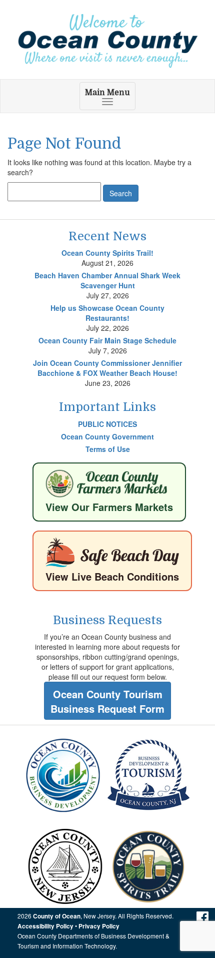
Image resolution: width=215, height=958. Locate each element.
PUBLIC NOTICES (107, 424)
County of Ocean (56, 916)
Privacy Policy (99, 926)
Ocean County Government (107, 436)
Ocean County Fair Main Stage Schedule (107, 340)
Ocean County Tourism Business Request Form (107, 701)
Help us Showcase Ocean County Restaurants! (107, 313)
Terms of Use (108, 449)
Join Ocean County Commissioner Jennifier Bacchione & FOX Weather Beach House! (107, 368)
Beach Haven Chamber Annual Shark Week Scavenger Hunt (107, 280)
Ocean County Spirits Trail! (108, 253)
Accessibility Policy (46, 926)
